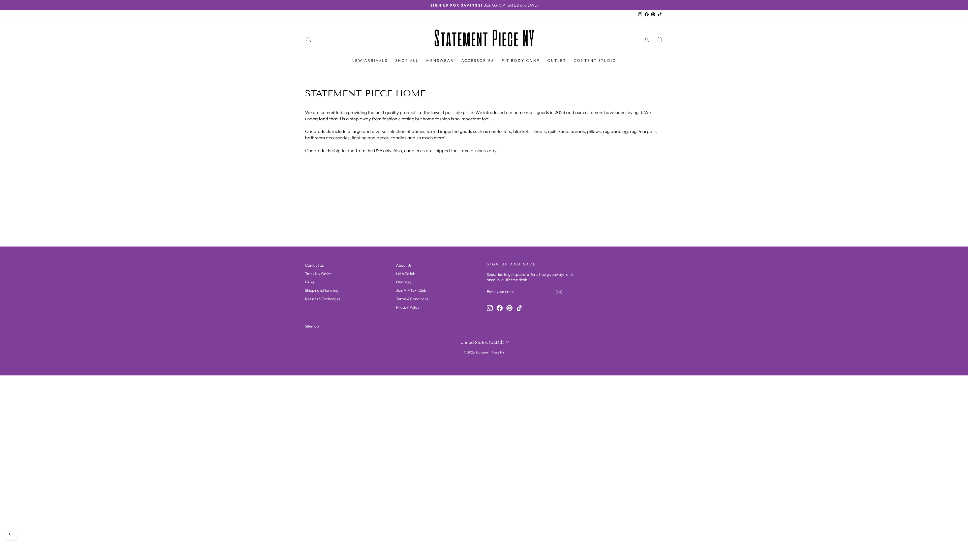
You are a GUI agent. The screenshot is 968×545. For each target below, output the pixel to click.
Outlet (556, 60)
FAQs (309, 282)
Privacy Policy (408, 307)
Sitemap (312, 326)
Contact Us (314, 265)
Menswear (440, 60)
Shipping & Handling (321, 290)
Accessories (477, 60)
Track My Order (318, 273)
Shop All (407, 60)
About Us (403, 265)
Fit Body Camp (521, 60)
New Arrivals (370, 60)
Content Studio (595, 60)
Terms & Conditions (412, 298)
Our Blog (403, 282)
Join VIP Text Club (411, 290)
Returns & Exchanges (322, 298)
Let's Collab (405, 273)
